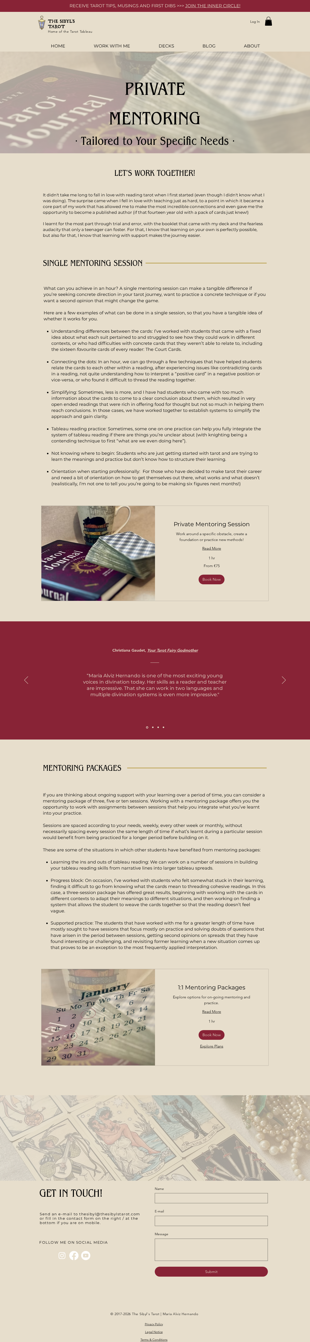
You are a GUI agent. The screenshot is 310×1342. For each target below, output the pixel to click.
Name (159, 1189)
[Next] (284, 680)
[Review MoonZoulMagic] (158, 727)
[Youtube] (85, 1255)
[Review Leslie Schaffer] (163, 727)
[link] (212, 524)
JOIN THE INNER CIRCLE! (212, 5)
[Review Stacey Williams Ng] (153, 727)
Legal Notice (154, 1332)
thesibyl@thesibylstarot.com (109, 1214)
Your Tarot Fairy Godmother (172, 650)
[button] (268, 21)
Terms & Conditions (154, 1340)
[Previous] (26, 680)
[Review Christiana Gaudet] (147, 727)
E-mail (159, 1211)
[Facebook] (73, 1255)
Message (161, 1234)
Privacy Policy (154, 1324)
